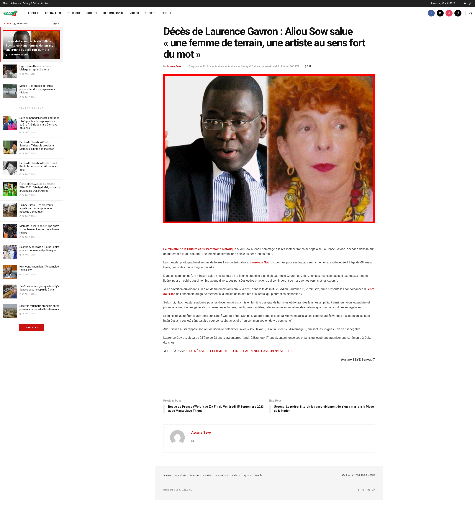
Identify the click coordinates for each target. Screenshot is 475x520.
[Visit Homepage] (10, 13)
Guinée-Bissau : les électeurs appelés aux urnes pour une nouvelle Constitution (36, 208)
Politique (74, 13)
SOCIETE (294, 66)
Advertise (16, 3)
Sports (150, 13)
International (113, 13)
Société (91, 13)
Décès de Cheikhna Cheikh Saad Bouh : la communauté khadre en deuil (38, 166)
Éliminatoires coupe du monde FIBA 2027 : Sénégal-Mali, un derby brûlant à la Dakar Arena (39, 187)
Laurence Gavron (262, 262)
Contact (45, 3)
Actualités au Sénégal (238, 66)
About (6, 3)
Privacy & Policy (31, 3)
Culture (256, 66)
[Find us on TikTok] (457, 13)
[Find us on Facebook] (431, 13)
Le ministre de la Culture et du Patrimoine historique (199, 249)
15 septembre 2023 (197, 66)
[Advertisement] (269, 237)
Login (469, 3)
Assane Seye (173, 66)
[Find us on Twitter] (440, 13)
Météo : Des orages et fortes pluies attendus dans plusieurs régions (37, 89)
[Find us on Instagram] (449, 13)
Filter (54, 24)
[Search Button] (470, 13)
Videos (134, 13)
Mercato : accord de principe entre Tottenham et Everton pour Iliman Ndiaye (39, 229)
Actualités (53, 13)
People (166, 13)
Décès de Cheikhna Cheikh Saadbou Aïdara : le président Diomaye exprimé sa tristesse (36, 145)
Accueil (33, 13)
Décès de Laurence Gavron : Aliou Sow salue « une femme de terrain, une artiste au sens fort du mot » (29, 45)
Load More (31, 327)
